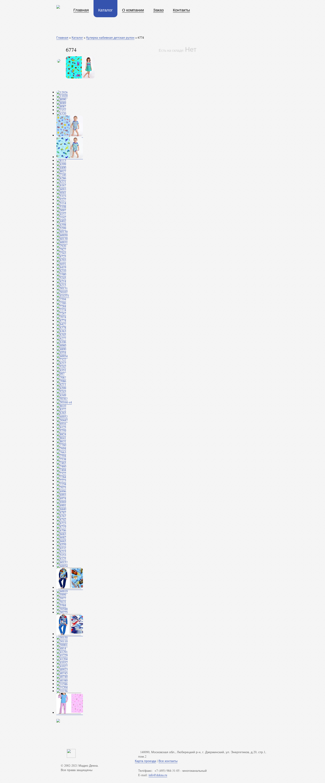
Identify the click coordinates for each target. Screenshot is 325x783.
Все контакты (168, 761)
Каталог (105, 10)
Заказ (158, 10)
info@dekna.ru (158, 775)
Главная (81, 10)
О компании (133, 10)
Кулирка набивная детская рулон (110, 37)
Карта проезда (145, 761)
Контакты (181, 10)
